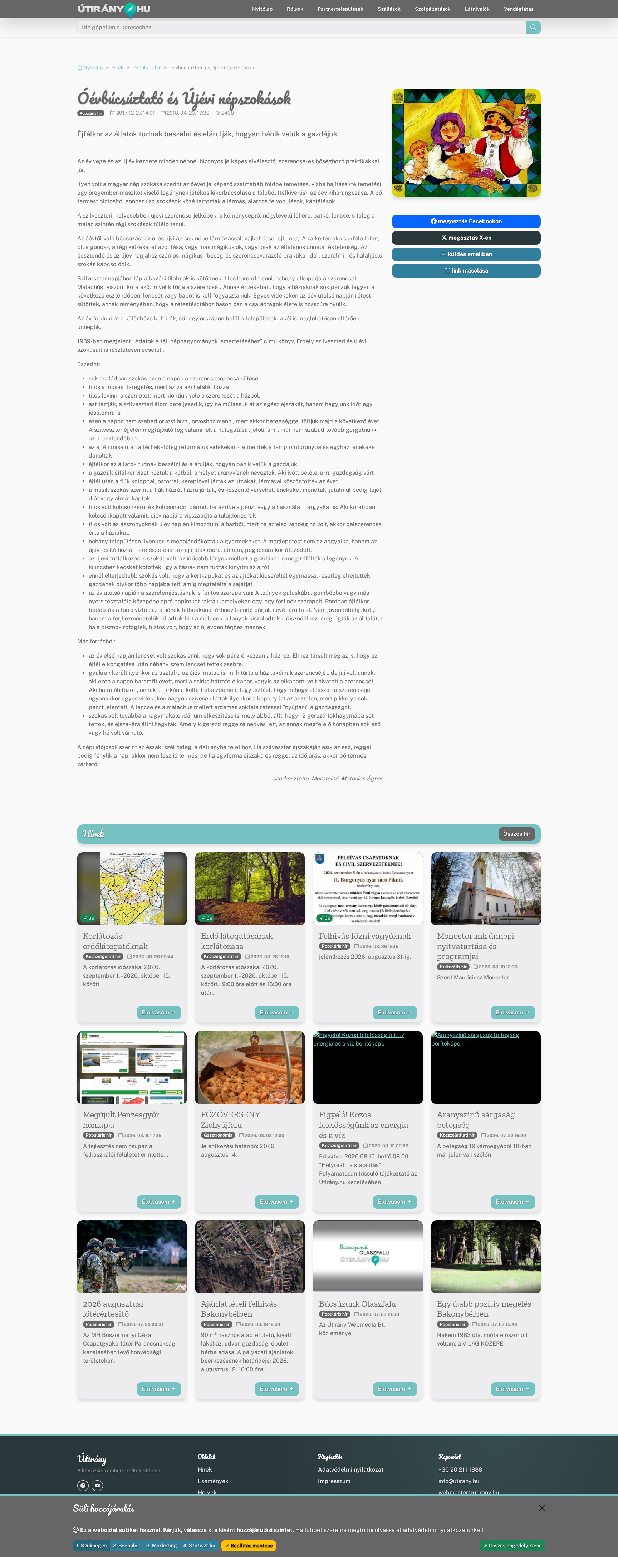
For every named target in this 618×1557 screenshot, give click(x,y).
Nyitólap (262, 9)
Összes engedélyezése (515, 1545)
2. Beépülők (126, 1545)
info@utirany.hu (458, 1481)
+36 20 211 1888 (460, 1469)
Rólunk (295, 9)
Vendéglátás (519, 9)
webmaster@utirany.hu (468, 1492)
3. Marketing (161, 1545)
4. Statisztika (199, 1545)
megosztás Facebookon (469, 221)
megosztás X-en (469, 237)
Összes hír (516, 833)
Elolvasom (156, 1012)
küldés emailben (469, 254)
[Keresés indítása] (533, 27)
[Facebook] (83, 1485)
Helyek (207, 1492)
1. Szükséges (91, 1545)
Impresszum (334, 1481)
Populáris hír (146, 67)
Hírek (117, 67)
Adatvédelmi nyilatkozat (350, 1469)
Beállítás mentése (251, 1545)
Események (213, 1481)
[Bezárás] (542, 1508)
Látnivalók (477, 9)
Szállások (389, 9)
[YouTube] (97, 1485)
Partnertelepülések (340, 9)
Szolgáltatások (433, 9)
